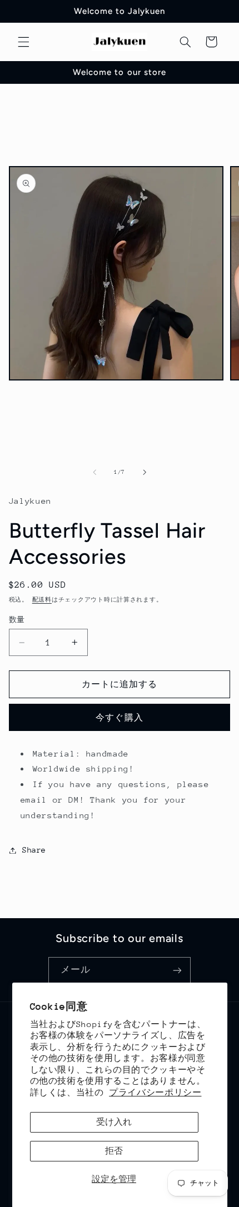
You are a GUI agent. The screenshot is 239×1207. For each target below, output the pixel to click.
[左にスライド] (94, 472)
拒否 (114, 1150)
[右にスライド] (144, 472)
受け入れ (114, 1121)
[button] (23, 41)
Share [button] (34, 849)
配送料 (42, 600)
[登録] (177, 970)
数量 (17, 619)
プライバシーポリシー (155, 1092)
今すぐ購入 (119, 717)
